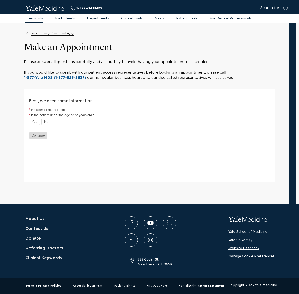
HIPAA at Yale (157, 285)
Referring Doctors (44, 248)
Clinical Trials (132, 18)
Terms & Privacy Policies (43, 285)
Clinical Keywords (43, 258)
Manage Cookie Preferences (251, 256)
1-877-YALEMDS (89, 8)
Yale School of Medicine (247, 231)
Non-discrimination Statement (201, 285)
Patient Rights (124, 285)
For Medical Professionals (231, 18)
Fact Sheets (65, 18)
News (159, 18)
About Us (35, 219)
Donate (33, 238)
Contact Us (36, 229)
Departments (98, 18)
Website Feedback (243, 248)
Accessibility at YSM (87, 285)
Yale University (240, 240)
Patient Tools (187, 18)
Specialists (34, 18)
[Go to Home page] (44, 8)
